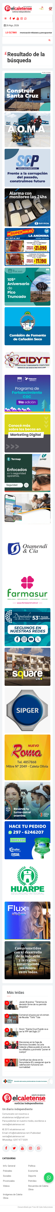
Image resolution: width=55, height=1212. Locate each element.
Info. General (9, 1166)
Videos (6, 1186)
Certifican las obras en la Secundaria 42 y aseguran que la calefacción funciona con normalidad (34, 1063)
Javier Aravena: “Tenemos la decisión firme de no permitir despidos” (33, 1004)
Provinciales (9, 1181)
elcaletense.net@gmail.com (15, 1117)
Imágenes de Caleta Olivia (12, 1196)
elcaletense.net (17, 1129)
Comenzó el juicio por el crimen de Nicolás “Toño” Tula (34, 1016)
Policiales (7, 1171)
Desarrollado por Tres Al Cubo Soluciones (35, 1207)
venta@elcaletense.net (13, 1136)
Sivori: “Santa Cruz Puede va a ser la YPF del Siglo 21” (33, 1030)
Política (31, 1166)
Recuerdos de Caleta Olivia (38, 1188)
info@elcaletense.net (19, 1133)
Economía (33, 1171)
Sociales (7, 1176)
